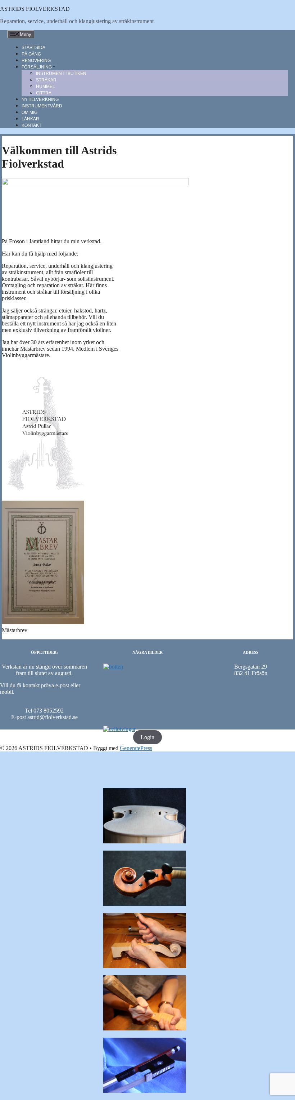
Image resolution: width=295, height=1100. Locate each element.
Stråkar (46, 80)
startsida (33, 47)
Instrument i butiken (61, 73)
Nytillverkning (40, 99)
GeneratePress (136, 748)
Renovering (36, 60)
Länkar (30, 118)
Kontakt (31, 125)
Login (147, 737)
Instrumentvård (42, 105)
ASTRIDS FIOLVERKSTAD (35, 9)
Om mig (29, 112)
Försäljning (37, 67)
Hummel (45, 86)
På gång (31, 54)
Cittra (43, 93)
